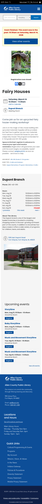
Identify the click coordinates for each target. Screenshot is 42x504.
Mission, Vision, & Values (17, 459)
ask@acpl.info (19, 151)
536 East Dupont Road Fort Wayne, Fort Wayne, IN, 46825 (21, 238)
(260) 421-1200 (15, 405)
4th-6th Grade (15, 159)
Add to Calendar (14, 104)
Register (9, 318)
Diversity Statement (15, 474)
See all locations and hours (13, 422)
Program (22, 165)
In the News (12, 463)
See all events (34, 366)
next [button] (37, 210)
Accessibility (25, 498)
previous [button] (6, 210)
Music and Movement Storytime (20, 337)
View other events (21, 41)
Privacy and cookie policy (11, 498)
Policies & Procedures (16, 470)
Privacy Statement (14, 478)
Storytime (10, 309)
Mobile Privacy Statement (17, 482)
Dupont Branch (15, 108)
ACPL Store (4, 2)
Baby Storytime (12, 323)
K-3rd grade (25, 159)
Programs (11, 451)
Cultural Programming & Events (20, 447)
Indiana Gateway (14, 466)
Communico (35, 498)
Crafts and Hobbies (16, 162)
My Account (34, 2)
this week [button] (20, 210)
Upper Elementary (12, 165)
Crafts (36, 165)
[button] (38, 9)
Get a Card (23, 2)
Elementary (29, 165)
